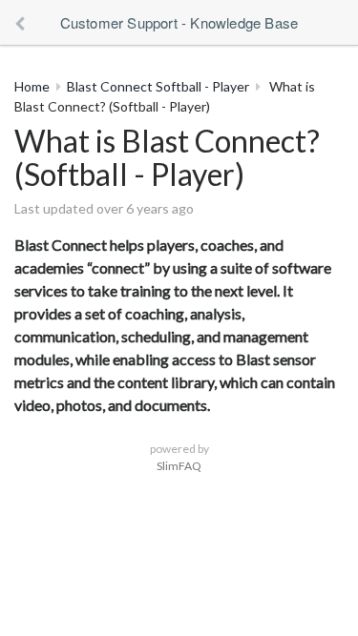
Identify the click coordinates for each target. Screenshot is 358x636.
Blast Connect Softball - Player (158, 86)
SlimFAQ (179, 466)
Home (32, 86)
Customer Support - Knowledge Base (179, 22)
